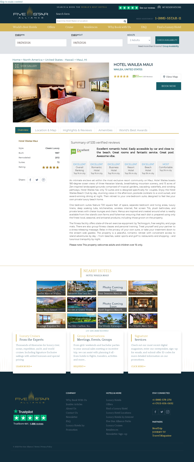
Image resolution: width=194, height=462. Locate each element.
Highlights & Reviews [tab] (77, 130)
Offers (51, 27)
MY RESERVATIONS (171, 7)
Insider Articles (74, 404)
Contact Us (72, 412)
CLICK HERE (137, 366)
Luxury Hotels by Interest (120, 417)
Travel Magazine (161, 435)
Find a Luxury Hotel (169, 27)
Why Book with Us (119, 27)
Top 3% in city (131, 168)
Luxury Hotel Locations (118, 412)
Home (16, 59)
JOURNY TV (159, 432)
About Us (71, 408)
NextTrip (157, 428)
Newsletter (72, 417)
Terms (36, 447)
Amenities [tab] (105, 130)
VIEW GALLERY (29, 66)
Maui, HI (82, 59)
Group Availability (171, 46)
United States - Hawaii (59, 59)
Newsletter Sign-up (116, 434)
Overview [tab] (23, 129)
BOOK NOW (169, 86)
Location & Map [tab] (45, 130)
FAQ (144, 27)
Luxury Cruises (114, 425)
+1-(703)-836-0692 (162, 403)
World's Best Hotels (25, 27)
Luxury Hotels (113, 400)
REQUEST (78, 366)
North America (32, 59)
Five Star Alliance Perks (118, 421)
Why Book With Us (76, 400)
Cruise (69, 27)
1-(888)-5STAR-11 (168, 18)
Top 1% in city (79, 168)
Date (19, 35)
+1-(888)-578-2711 (162, 399)
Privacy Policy (46, 447)
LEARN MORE (23, 366)
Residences (90, 27)
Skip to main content (11, 1)
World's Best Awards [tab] (133, 130)
